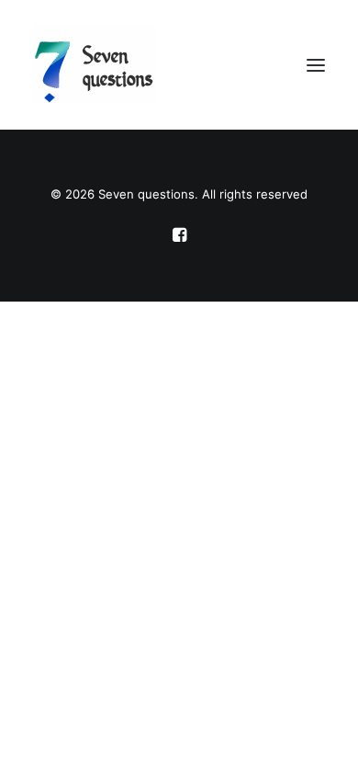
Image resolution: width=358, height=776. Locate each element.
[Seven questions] (179, 65)
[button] (316, 65)
